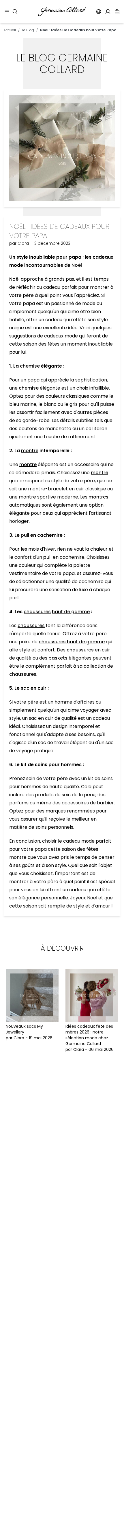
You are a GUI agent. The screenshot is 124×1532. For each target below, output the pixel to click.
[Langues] (98, 11)
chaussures (37, 611)
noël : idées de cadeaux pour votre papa (78, 30)
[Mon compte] (107, 11)
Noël (77, 265)
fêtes (92, 849)
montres (98, 497)
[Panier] (117, 11)
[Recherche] (15, 11)
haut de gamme (71, 611)
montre (29, 450)
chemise (30, 366)
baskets (57, 658)
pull (25, 535)
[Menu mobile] (6, 11)
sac (25, 688)
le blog (28, 30)
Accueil (9, 30)
